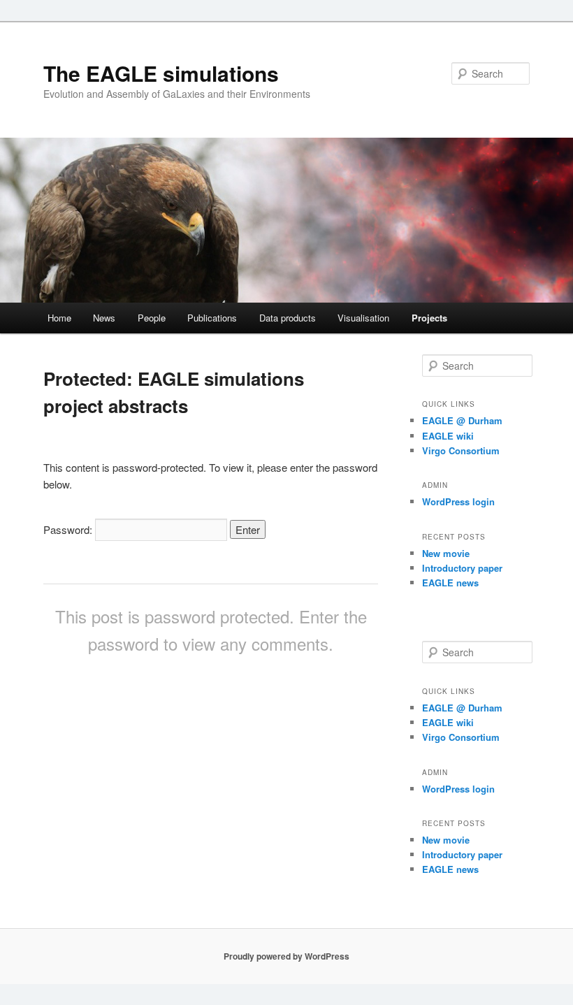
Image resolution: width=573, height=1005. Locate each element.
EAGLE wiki (448, 435)
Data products (287, 317)
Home (59, 317)
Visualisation (363, 317)
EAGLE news (450, 582)
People (152, 317)
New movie (446, 553)
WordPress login (458, 501)
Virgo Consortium (461, 450)
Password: (69, 529)
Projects (429, 317)
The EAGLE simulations (161, 73)
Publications (212, 317)
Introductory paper (462, 567)
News (104, 317)
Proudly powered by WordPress (286, 956)
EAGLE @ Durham (462, 420)
